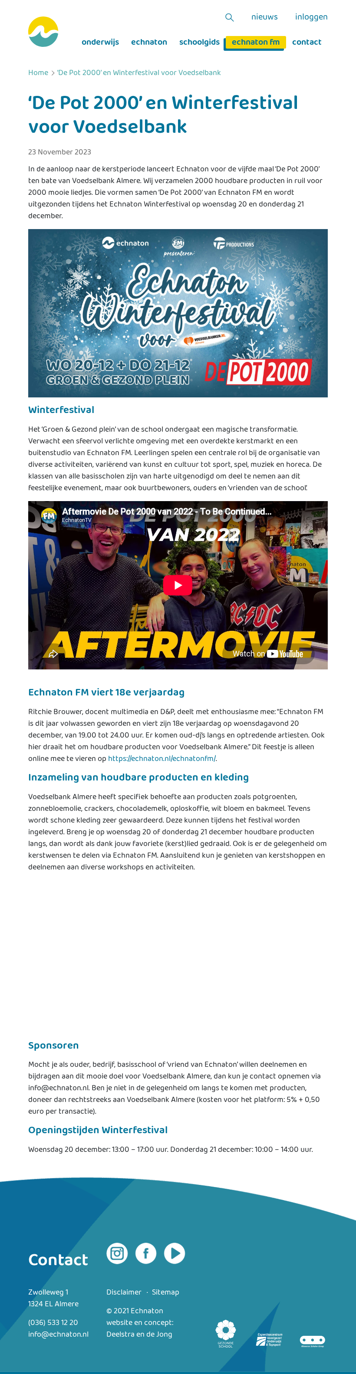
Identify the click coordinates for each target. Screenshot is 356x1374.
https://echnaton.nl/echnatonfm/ (162, 759)
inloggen (311, 17)
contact (307, 42)
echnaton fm (256, 42)
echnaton (149, 42)
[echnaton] (43, 31)
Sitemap (165, 1293)
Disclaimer (124, 1293)
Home (38, 73)
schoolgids (199, 42)
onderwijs (100, 42)
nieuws (264, 17)
